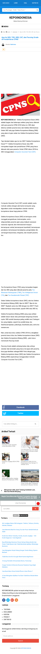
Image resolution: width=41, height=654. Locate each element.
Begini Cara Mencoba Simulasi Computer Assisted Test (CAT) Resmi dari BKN (19, 497)
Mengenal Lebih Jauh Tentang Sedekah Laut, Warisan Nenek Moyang (19, 490)
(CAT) (25, 152)
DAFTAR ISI (7, 619)
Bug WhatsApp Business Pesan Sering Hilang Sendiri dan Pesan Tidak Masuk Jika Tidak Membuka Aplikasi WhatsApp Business (20, 544)
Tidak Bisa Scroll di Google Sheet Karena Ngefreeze (17, 556)
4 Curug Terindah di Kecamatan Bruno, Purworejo (16, 561)
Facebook (20, 407)
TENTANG (7, 609)
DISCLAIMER (8, 612)
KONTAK (6, 614)
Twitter (20, 413)
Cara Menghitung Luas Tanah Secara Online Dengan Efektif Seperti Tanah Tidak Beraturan (29, 451)
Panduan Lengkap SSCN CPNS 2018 (10, 462)
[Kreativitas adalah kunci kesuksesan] (20, 650)
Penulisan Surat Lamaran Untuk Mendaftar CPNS (9, 445)
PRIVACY (7, 617)
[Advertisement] (20, 72)
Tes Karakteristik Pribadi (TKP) (18, 295)
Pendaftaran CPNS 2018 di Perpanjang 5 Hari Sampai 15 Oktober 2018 (29, 463)
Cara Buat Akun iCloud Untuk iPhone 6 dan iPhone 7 (17, 571)
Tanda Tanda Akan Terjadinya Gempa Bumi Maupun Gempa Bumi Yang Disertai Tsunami (29, 485)
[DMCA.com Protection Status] (20, 515)
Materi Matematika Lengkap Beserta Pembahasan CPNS (10, 479)
